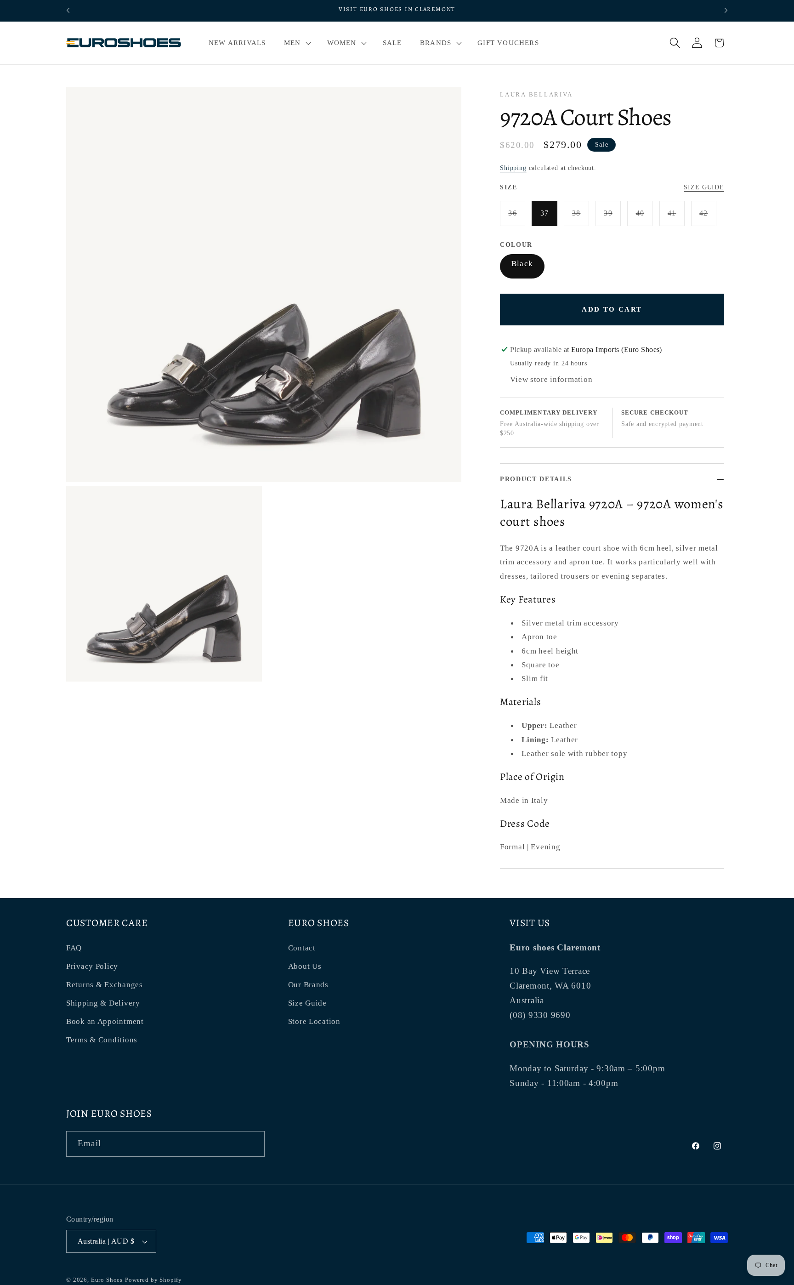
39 (612, 217)
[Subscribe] (252, 1144)
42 (707, 217)
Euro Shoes (107, 1279)
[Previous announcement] (68, 10)
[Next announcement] (726, 10)
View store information (551, 379)
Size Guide (704, 187)
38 (580, 217)
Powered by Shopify (153, 1279)
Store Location (314, 1021)
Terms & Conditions (101, 1039)
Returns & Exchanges (104, 984)
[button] (296, 43)
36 (516, 217)
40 (644, 217)
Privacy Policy (92, 966)
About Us (305, 966)
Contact (302, 948)
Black (522, 263)
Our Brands (308, 984)
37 (544, 213)
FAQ (74, 948)
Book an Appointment (105, 1021)
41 (676, 217)
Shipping (513, 167)
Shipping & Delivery (103, 1003)
